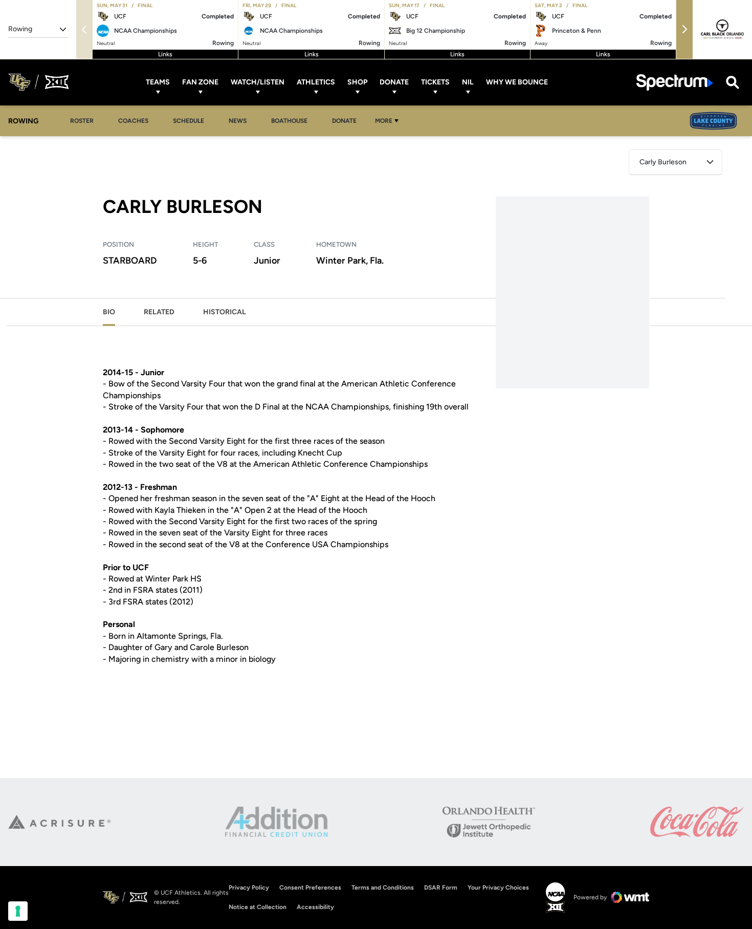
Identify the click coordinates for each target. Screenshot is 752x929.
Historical (224, 312)
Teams (158, 82)
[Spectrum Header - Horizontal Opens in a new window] (674, 82)
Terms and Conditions (382, 887)
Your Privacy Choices (498, 887)
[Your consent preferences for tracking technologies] (18, 911)
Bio (109, 312)
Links (165, 54)
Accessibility (315, 907)
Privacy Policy (249, 887)
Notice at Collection (257, 907)
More (383, 120)
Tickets (435, 82)
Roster (85, 120)
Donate (394, 82)
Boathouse (289, 120)
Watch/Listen (257, 82)
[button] (684, 29)
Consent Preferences (310, 887)
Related (159, 312)
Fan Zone (200, 82)
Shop (357, 82)
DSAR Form (440, 887)
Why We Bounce (517, 82)
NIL (468, 82)
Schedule (188, 120)
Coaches (136, 120)
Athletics (316, 82)
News (238, 120)
